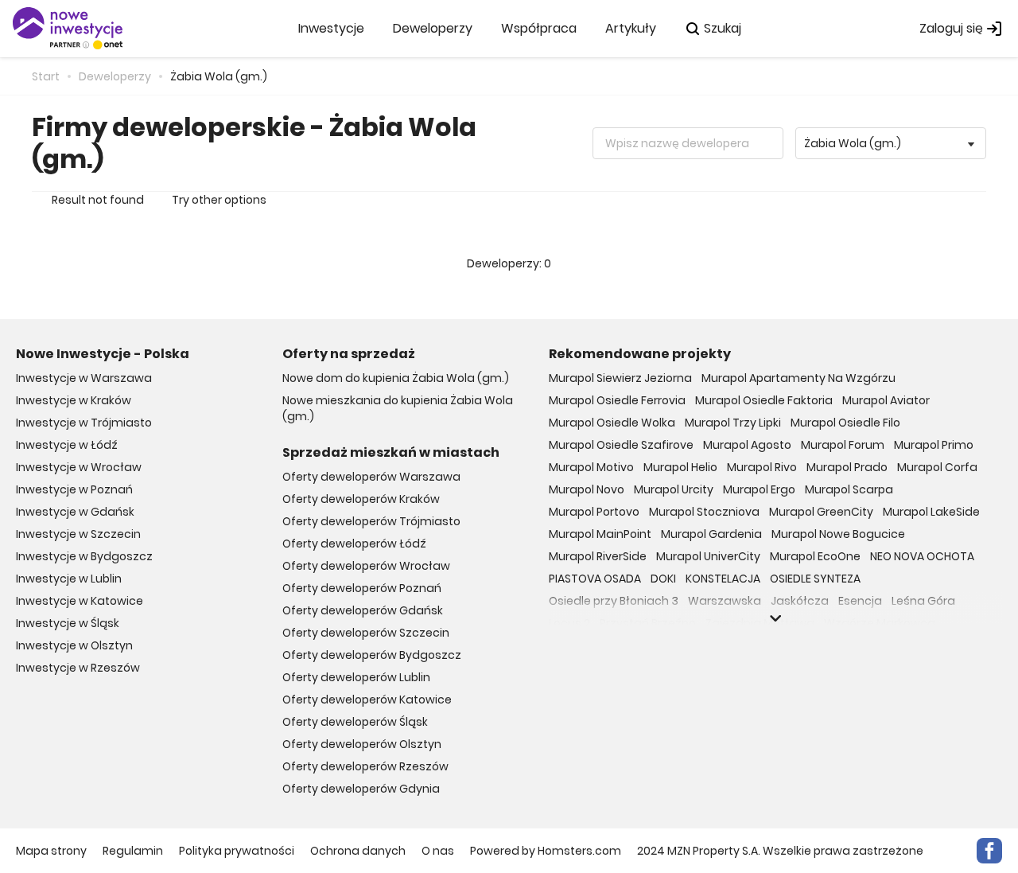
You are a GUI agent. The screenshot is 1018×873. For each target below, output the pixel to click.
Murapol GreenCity (821, 512)
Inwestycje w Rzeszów (78, 668)
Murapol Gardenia (711, 534)
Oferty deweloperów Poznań (361, 588)
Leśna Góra (923, 601)
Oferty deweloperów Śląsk (355, 722)
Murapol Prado (847, 467)
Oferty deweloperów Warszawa (371, 477)
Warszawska (724, 601)
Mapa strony (51, 851)
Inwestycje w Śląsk (67, 623)
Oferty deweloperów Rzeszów (365, 766)
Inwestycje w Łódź (67, 445)
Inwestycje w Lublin (69, 579)
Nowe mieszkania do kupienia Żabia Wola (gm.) (397, 408)
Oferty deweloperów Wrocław (366, 566)
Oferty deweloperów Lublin (356, 677)
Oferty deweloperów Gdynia (361, 789)
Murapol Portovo (594, 512)
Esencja (860, 601)
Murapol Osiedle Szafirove (621, 445)
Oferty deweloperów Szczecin (365, 633)
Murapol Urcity (673, 489)
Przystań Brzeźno (648, 623)
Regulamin (133, 851)
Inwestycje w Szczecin (78, 534)
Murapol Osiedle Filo (845, 423)
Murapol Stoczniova (704, 512)
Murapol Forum (842, 445)
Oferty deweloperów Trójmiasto (371, 521)
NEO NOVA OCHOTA (922, 556)
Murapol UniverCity (708, 556)
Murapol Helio (680, 467)
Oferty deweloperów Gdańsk (362, 610)
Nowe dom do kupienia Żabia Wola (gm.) (395, 378)
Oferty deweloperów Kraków (361, 499)
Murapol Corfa (937, 467)
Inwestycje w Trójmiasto (84, 423)
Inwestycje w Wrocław (79, 467)
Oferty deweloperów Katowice (367, 699)
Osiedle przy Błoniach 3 (613, 601)
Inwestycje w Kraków (73, 400)
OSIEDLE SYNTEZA (815, 579)
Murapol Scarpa (849, 489)
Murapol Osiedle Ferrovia (617, 400)
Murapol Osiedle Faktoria (764, 400)
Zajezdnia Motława (759, 623)
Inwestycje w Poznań (74, 489)
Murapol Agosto (747, 445)
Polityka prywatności (236, 851)
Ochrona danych (358, 851)
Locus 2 (569, 623)
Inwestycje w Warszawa (84, 378)
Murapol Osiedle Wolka (612, 423)
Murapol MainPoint (600, 534)
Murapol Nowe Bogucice (838, 534)
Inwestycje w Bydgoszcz (84, 556)
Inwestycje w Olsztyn (74, 645)
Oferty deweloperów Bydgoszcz (371, 655)
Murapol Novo (586, 489)
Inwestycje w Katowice (79, 601)
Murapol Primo (933, 445)
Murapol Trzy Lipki (733, 423)
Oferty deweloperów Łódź (354, 543)
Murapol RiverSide (598, 556)
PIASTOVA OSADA (595, 579)
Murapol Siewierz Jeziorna (620, 378)
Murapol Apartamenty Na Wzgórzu (798, 378)
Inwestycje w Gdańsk (75, 512)
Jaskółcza (800, 601)
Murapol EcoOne (815, 556)
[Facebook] (989, 850)
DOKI (663, 579)
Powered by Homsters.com (545, 851)
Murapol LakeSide (931, 512)
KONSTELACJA (723, 579)
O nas (438, 851)
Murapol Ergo (759, 489)
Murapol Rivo (762, 467)
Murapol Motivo (591, 467)
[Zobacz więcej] (775, 618)
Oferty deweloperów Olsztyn (361, 744)
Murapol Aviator (886, 400)
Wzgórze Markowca (879, 623)
